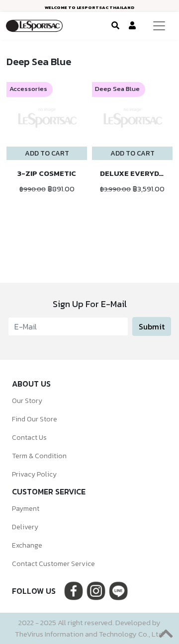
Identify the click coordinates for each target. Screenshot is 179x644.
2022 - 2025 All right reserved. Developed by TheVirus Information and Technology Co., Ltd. (90, 628)
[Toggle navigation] (159, 26)
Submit (152, 326)
